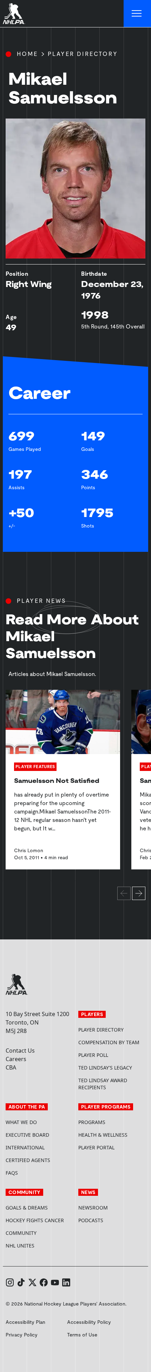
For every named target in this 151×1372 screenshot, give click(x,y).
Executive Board (27, 1134)
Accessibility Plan (25, 1322)
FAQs (12, 1172)
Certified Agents (28, 1160)
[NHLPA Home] (14, 13)
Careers (16, 1059)
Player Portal (111, 1147)
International (25, 1147)
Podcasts (90, 1220)
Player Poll (93, 1055)
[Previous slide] (124, 893)
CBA (11, 1067)
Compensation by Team (108, 1042)
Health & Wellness (102, 1134)
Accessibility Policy (89, 1322)
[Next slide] (138, 893)
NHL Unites (39, 1245)
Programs (91, 1122)
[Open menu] (137, 13)
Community (21, 1233)
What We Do (21, 1122)
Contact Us (20, 1050)
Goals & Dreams (27, 1207)
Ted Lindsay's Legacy (105, 1067)
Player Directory (83, 54)
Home (27, 54)
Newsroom (93, 1207)
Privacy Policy (22, 1335)
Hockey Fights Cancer (35, 1220)
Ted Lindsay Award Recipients (102, 1084)
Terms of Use (82, 1335)
